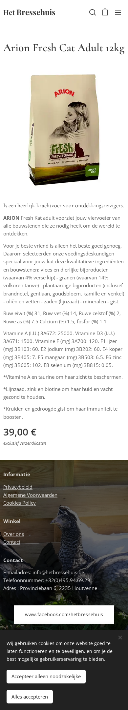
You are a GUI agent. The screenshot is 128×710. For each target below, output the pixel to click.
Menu (118, 12)
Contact (11, 541)
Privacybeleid (17, 487)
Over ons (13, 534)
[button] (91, 12)
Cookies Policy (19, 502)
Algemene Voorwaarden (30, 495)
